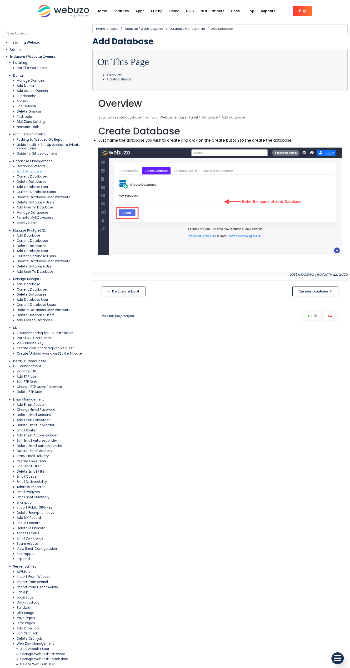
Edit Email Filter (29, 466)
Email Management (28, 399)
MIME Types (26, 618)
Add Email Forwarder (33, 420)
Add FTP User (27, 376)
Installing (20, 62)
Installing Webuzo (25, 42)
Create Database (119, 79)
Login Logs (25, 597)
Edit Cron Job (27, 633)
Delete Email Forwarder (35, 425)
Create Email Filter (31, 461)
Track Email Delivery (33, 456)
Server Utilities (24, 566)
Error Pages (26, 623)
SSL (15, 328)
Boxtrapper (26, 554)
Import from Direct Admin (37, 587)
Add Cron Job (28, 628)
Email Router (27, 430)
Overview (114, 75)
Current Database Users (36, 192)
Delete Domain (29, 111)
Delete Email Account (34, 415)
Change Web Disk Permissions (44, 659)
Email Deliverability (32, 482)
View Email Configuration (37, 548)
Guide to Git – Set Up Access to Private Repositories (48, 147)
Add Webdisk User (34, 649)
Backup (22, 592)
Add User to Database (35, 320)
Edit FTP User (27, 381)
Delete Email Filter (31, 471)
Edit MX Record (28, 523)
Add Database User (32, 187)
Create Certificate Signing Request (45, 348)
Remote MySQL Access (35, 217)
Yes (312, 316)
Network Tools (28, 127)
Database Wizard (31, 166)
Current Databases (32, 176)
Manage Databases (33, 212)
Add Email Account (32, 404)
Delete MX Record (31, 528)
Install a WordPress (32, 68)
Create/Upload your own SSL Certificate (49, 353)
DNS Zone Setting (31, 121)
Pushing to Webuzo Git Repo (39, 139)
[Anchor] (148, 103)
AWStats (23, 571)
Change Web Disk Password (42, 654)
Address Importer (31, 487)
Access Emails (28, 533)
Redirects (24, 116)
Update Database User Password (43, 197)
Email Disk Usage (30, 538)
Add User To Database (35, 207)
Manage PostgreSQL (29, 230)
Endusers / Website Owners (32, 56)
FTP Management (27, 366)
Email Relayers (28, 492)
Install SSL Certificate (34, 338)
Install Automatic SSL (29, 361)
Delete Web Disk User (37, 664)
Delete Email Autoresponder (39, 446)
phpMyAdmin (27, 223)
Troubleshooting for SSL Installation (45, 333)
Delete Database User (35, 266)
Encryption (25, 502)
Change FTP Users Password (39, 387)
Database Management (32, 161)
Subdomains (26, 96)
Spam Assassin (28, 543)
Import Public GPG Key (35, 507)
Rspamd (23, 559)
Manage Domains (31, 80)
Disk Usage (25, 613)
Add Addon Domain (32, 91)
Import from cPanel (32, 582)
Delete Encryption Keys (35, 512)
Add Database (29, 171)
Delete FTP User (29, 392)
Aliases (22, 101)
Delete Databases (31, 181)
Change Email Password (36, 409)
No (330, 316)
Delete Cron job (29, 638)
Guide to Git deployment (37, 153)
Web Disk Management (35, 643)
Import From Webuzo (33, 576)
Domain (19, 75)
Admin (15, 49)
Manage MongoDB (27, 279)
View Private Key (30, 343)
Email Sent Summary (33, 497)
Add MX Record (29, 517)
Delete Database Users (36, 202)
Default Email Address (34, 451)
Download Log (28, 602)
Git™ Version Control (29, 134)
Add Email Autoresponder (37, 435)
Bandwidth (25, 607)
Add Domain (26, 86)
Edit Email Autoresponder (37, 440)
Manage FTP (26, 371)
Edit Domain (26, 106)
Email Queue (27, 476)
